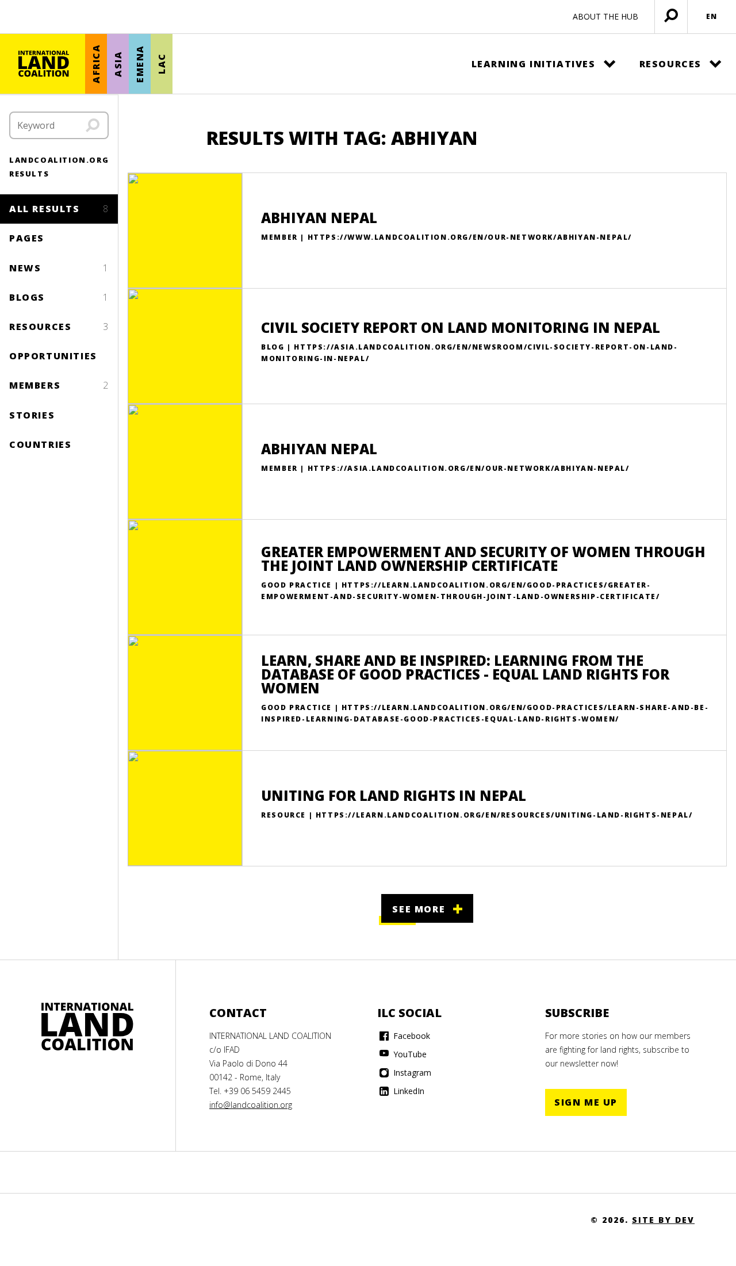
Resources (670, 63)
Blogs (59, 297)
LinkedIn (407, 1090)
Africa (96, 64)
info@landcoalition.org (250, 1104)
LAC (161, 64)
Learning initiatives (533, 63)
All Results (59, 208)
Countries (40, 444)
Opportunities (53, 356)
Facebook (410, 1035)
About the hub (605, 16)
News (59, 268)
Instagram (411, 1072)
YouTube (409, 1054)
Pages (26, 238)
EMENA (139, 64)
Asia (118, 63)
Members (59, 385)
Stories (32, 415)
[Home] (43, 64)
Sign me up (586, 1102)
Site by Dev (663, 1219)
